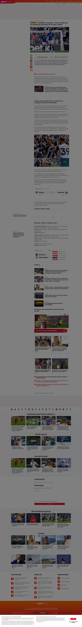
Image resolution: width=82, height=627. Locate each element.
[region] (41, 621)
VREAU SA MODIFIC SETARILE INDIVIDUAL (73, 622)
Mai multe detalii (6, 619)
